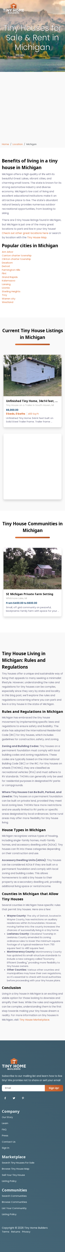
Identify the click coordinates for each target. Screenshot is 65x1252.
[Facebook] (5, 1098)
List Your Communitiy (14, 1208)
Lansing (6, 284)
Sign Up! (54, 1088)
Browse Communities (14, 1202)
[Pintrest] (23, 1098)
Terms (5, 1231)
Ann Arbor (7, 251)
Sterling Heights (11, 291)
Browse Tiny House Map (15, 1168)
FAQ (4, 1129)
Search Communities (14, 1196)
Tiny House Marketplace (34, 1020)
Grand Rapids (10, 277)
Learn (5, 1123)
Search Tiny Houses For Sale (18, 1162)
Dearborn (7, 262)
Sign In (5, 1147)
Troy (4, 295)
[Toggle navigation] (57, 8)
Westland (7, 302)
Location (18, 144)
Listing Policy (9, 1181)
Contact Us (8, 1141)
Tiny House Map (37, 237)
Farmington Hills (11, 270)
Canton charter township (17, 255)
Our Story (7, 1117)
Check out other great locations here (25, 233)
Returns (15, 1231)
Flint (4, 273)
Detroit (6, 266)
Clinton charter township (16, 259)
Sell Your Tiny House (13, 1175)
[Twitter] (14, 1098)
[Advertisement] (32, 108)
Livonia (6, 287)
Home (5, 144)
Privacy (26, 1231)
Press (5, 1135)
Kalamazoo (8, 280)
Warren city (8, 298)
